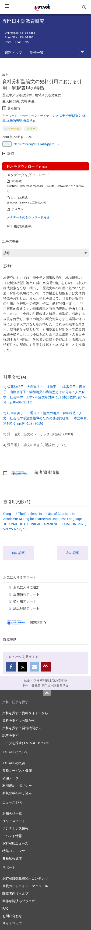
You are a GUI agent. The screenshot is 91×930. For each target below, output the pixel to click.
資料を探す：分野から (18, 720)
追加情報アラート (26, 594)
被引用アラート (24, 601)
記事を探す (10, 735)
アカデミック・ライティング (38, 116)
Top (47, 693)
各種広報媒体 (12, 858)
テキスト (17, 209)
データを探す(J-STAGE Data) (24, 743)
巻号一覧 (37, 52)
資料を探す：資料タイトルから (25, 713)
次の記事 (72, 552)
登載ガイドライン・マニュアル (25, 886)
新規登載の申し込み (17, 793)
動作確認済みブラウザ (18, 901)
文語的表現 (14, 120)
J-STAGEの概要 (13, 763)
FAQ (5, 908)
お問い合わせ (12, 916)
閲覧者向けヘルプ (15, 893)
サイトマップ (12, 923)
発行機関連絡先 (19, 226)
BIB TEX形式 (19, 198)
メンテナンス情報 (15, 828)
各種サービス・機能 (17, 770)
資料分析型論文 (70, 116)
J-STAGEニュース (15, 843)
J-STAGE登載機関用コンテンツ (25, 878)
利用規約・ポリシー (17, 785)
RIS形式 (16, 181)
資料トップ (13, 52)
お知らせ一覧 (12, 813)
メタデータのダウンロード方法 (28, 217)
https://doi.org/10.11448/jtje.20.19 (36, 144)
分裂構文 (29, 120)
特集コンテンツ (13, 851)
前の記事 (18, 552)
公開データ (10, 778)
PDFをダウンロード (27, 166)
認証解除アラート (26, 608)
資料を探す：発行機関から (22, 728)
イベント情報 (12, 836)
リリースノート (13, 821)
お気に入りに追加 (26, 587)
